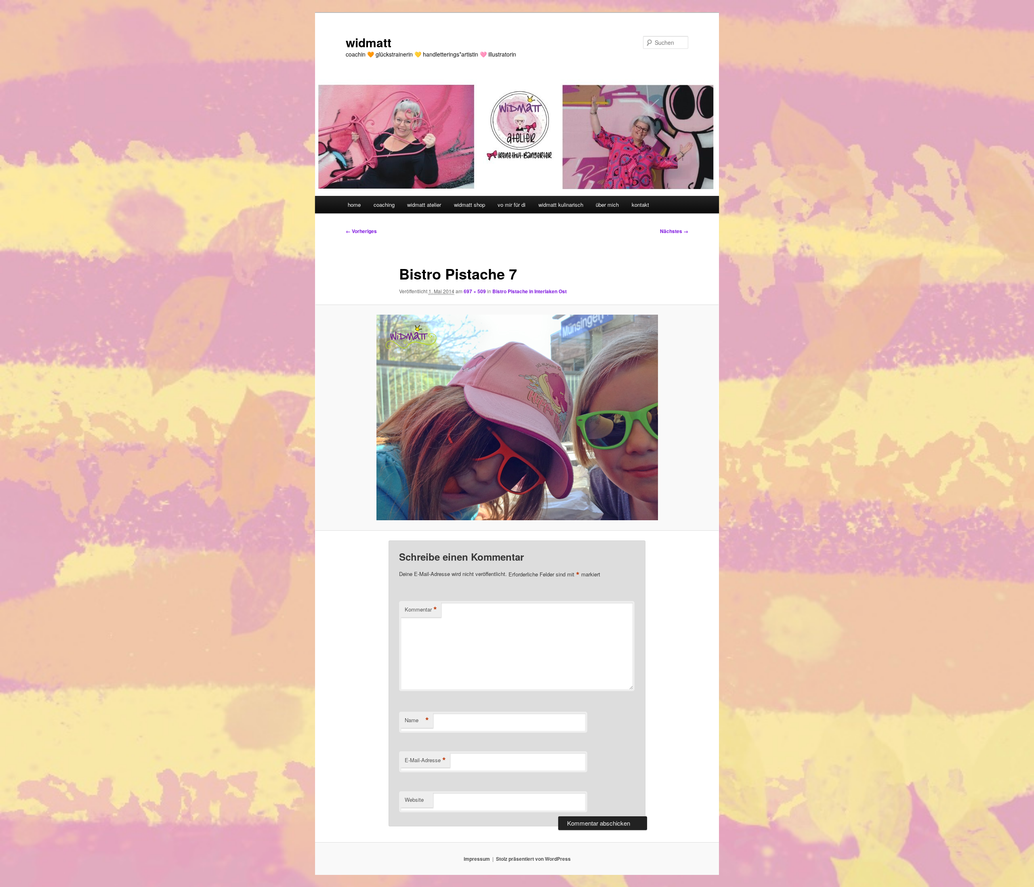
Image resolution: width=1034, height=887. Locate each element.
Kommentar (421, 609)
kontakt (640, 204)
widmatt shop (469, 204)
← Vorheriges (361, 231)
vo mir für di (511, 204)
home (354, 204)
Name (417, 720)
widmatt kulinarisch (560, 204)
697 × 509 (475, 291)
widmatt (368, 42)
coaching (384, 204)
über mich (607, 204)
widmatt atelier (424, 204)
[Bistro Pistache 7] (517, 417)
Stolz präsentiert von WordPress (533, 858)
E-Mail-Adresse (425, 760)
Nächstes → (674, 231)
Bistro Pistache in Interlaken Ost (529, 291)
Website (414, 799)
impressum (477, 858)
